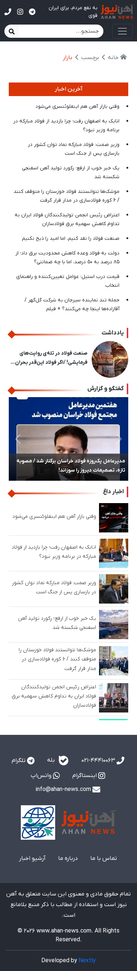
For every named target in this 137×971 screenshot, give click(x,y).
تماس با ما (103, 858)
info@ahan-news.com (63, 789)
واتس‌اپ (42, 775)
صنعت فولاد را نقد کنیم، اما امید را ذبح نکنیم (70, 238)
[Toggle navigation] (122, 31)
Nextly (87, 960)
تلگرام (19, 760)
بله (51, 760)
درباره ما (68, 858)
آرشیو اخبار (32, 858)
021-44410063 (99, 760)
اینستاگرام (85, 775)
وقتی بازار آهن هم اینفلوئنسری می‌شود (77, 106)
